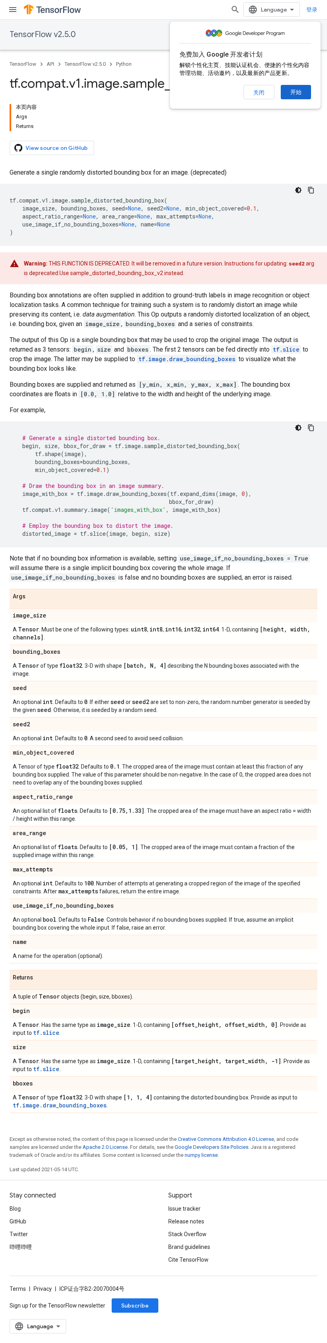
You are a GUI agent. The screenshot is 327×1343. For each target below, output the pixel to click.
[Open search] (235, 9)
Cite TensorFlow (188, 1259)
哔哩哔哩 (21, 1247)
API (50, 64)
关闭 (258, 92)
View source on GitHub (57, 147)
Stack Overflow (187, 1234)
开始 (295, 92)
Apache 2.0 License (105, 1147)
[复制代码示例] (311, 190)
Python (124, 64)
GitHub (18, 1221)
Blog (15, 1208)
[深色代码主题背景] (298, 190)
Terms (18, 1289)
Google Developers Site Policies (211, 1147)
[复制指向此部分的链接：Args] (33, 597)
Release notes (186, 1221)
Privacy (42, 1289)
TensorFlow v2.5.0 (43, 34)
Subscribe (135, 1305)
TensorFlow (23, 64)
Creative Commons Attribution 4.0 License (226, 1139)
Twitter (19, 1234)
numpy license (201, 1155)
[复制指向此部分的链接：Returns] (41, 978)
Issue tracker (184, 1208)
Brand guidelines (189, 1247)
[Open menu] (13, 9)
